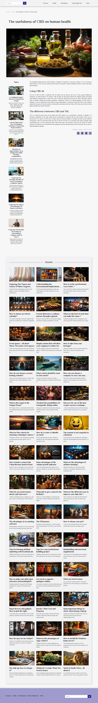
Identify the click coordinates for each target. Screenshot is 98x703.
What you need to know (73, 579)
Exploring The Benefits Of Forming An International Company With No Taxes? (16, 233)
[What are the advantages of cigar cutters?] (49, 628)
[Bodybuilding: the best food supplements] (76, 539)
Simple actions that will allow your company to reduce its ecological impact (48, 345)
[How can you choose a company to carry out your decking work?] (76, 363)
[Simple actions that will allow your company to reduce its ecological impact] (49, 333)
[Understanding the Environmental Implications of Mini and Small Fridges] (49, 274)
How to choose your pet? (73, 521)
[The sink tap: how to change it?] (22, 658)
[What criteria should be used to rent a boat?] (49, 363)
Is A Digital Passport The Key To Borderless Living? (16, 99)
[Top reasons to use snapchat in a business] (76, 422)
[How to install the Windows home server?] (76, 628)
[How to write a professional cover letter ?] (76, 274)
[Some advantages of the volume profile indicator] (49, 452)
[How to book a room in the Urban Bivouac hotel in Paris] (22, 452)
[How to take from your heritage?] (76, 333)
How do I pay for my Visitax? (21, 638)
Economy (45, 3)
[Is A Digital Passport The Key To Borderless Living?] (16, 90)
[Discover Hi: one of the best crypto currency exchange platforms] (76, 393)
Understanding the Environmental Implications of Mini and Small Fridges (48, 286)
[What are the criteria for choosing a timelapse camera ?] (22, 422)
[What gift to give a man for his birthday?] (49, 482)
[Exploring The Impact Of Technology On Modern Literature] (16, 198)
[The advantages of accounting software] (22, 511)
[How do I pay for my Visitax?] (22, 628)
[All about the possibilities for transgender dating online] (49, 393)
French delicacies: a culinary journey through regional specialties (48, 316)
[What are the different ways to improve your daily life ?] (76, 482)
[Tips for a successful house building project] (49, 539)
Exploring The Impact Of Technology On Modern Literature (16, 206)
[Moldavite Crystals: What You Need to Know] (49, 658)
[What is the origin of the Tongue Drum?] (22, 393)
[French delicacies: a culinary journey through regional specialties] (49, 304)
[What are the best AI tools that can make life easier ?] (76, 304)
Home (8, 12)
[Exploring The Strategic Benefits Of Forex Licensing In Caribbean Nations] (16, 171)
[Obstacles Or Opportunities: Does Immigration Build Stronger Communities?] (16, 142)
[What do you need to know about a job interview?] (22, 482)
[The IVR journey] (49, 511)
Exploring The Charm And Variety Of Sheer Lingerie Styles (20, 286)
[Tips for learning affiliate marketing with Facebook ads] (22, 539)
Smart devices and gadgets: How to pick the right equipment (20, 611)
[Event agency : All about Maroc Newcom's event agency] (22, 333)
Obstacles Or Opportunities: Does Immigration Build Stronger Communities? (16, 152)
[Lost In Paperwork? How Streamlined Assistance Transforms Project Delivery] (16, 115)
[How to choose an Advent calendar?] (22, 304)
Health (54, 3)
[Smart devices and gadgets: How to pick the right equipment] (22, 599)
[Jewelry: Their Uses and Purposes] (49, 599)
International (64, 3)
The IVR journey (43, 521)
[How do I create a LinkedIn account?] (49, 422)
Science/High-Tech (77, 3)
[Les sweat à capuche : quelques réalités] (49, 569)
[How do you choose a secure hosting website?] (22, 363)
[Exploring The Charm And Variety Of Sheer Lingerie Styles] (22, 274)
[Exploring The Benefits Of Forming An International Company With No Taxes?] (16, 223)
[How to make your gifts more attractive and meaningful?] (22, 569)
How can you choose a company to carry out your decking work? (74, 375)
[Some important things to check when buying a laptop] (76, 599)
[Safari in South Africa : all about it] (76, 658)
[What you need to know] (76, 569)
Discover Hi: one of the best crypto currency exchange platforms (74, 405)
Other (87, 3)
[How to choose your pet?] (76, 511)
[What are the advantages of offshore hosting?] (76, 452)
